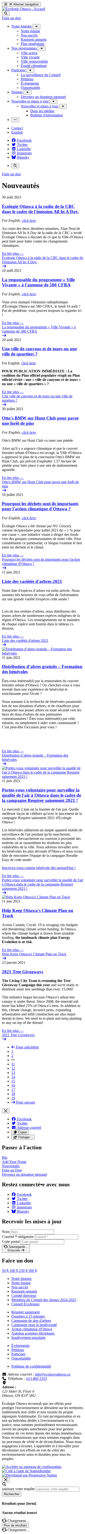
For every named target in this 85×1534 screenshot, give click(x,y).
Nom (5, 1232)
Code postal (11, 1242)
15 (13, 1081)
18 (13, 1094)
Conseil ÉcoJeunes (25, 1304)
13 (13, 1073)
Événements (20, 1346)
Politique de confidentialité (31, 1366)
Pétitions (17, 1350)
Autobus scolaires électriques (33, 1333)
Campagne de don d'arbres (31, 1321)
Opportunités (21, 1358)
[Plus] (36, 26)
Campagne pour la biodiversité (34, 1325)
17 (13, 1090)
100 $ (14, 1271)
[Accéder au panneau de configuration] (31, 1467)
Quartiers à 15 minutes (28, 1316)
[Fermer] (6, 1110)
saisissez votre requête (18, 1489)
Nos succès (19, 1287)
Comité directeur (23, 1296)
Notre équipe (21, 1283)
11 (13, 1064)
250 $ (23, 1271)
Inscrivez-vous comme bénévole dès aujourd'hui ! (39, 868)
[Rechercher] (6, 13)
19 (13, 1098)
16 (13, 1085)
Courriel (18, 1237)
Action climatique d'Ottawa (31, 1329)
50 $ (5, 1271)
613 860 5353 (36, 1379)
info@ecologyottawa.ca (52, 1374)
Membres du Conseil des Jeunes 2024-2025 (43, 1300)
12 (13, 1068)
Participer (18, 1354)
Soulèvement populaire (28, 1338)
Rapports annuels (24, 1291)
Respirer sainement (25, 1312)
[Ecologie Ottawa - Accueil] (23, 9)
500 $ (32, 1271)
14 (13, 1077)
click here (29, 221)
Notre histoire (21, 1279)
